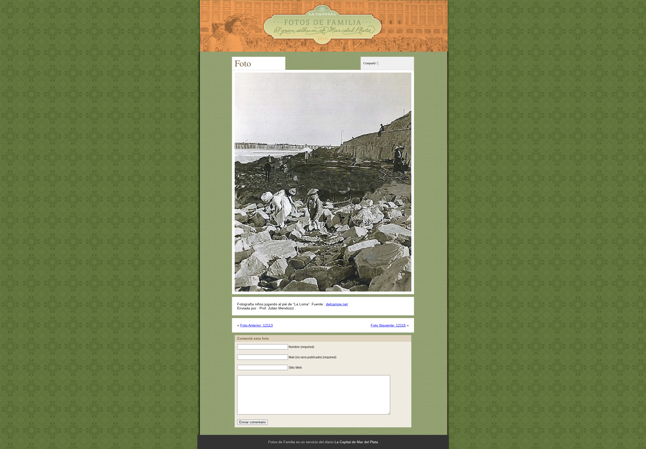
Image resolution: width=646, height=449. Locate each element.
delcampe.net (337, 304)
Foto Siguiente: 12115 (388, 325)
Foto (243, 63)
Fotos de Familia (323, 26)
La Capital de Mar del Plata (356, 442)
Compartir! (369, 63)
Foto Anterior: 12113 (256, 325)
